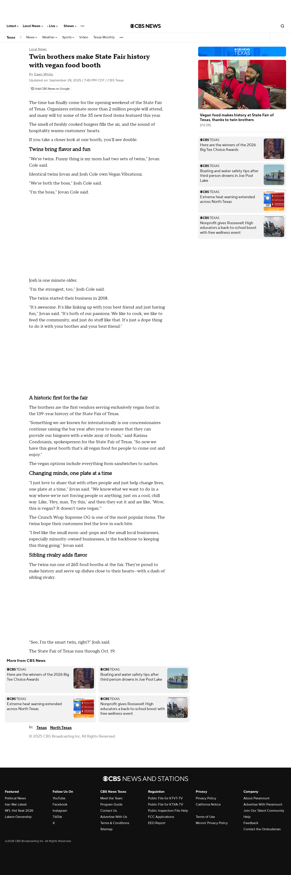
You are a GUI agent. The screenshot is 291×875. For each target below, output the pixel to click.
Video (83, 37)
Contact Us (108, 810)
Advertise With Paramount (262, 804)
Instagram (60, 810)
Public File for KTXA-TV (165, 804)
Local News (32, 26)
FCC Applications (161, 817)
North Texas (61, 727)
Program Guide (111, 804)
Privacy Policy (206, 798)
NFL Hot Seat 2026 (19, 810)
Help (247, 817)
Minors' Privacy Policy (212, 823)
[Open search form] (282, 26)
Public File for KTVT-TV (165, 798)
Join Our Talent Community (263, 810)
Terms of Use (205, 817)
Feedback (250, 823)
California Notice (208, 804)
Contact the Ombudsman (262, 829)
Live (52, 26)
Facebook (60, 804)
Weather (48, 37)
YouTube (59, 798)
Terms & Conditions (114, 823)
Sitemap (106, 829)
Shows (69, 26)
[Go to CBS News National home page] (145, 26)
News (30, 37)
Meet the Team (111, 798)
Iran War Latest (16, 804)
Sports (67, 37)
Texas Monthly (104, 37)
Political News (15, 798)
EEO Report (156, 823)
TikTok (57, 817)
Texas (11, 37)
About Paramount (256, 798)
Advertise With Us (113, 817)
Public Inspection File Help (168, 810)
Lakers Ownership (18, 817)
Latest (12, 26)
